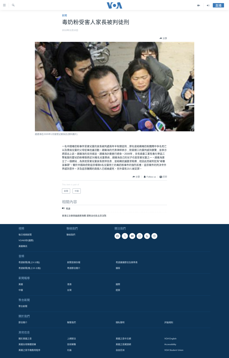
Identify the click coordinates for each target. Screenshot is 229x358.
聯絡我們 (71, 234)
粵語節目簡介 (73, 268)
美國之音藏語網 (123, 344)
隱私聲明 (120, 322)
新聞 (64, 15)
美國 (21, 284)
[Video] (198, 5)
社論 (69, 350)
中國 (21, 290)
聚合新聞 (23, 306)
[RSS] (147, 236)
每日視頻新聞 (25, 234)
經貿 (118, 290)
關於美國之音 (25, 338)
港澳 (69, 284)
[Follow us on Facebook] (117, 236)
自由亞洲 (120, 350)
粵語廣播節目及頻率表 (127, 262)
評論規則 (168, 322)
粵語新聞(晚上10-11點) (30, 268)
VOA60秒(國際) (26, 240)
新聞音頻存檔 (73, 262)
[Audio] (208, 5)
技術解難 (71, 344)
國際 (118, 284)
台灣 (69, 290)
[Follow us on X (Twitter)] (125, 236)
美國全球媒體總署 (27, 344)
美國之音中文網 (123, 338)
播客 (118, 268)
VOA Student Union (173, 350)
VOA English (170, 338)
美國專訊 (23, 246)
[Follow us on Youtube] (132, 236)
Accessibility (170, 344)
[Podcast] (154, 236)
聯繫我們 (71, 322)
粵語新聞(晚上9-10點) (29, 262)
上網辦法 (71, 338)
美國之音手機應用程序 (29, 350)
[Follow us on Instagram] (140, 236)
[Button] (163, 38)
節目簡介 (23, 322)
